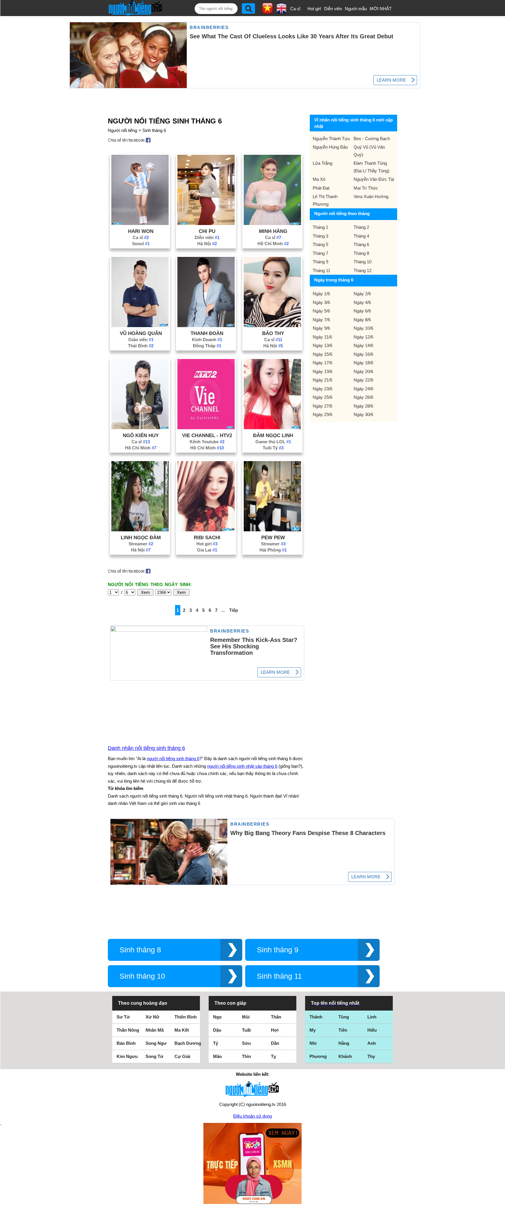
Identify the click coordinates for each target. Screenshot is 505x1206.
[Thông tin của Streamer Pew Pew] (272, 529)
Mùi (246, 1016)
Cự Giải (182, 1056)
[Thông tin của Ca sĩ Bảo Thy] (272, 325)
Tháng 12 (362, 270)
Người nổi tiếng (122, 130)
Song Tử (154, 1056)
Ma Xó (319, 179)
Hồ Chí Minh (273, 243)
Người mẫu (356, 8)
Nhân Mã (155, 1030)
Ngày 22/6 (363, 379)
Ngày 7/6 (321, 319)
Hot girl (314, 8)
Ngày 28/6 (363, 405)
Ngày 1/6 (321, 293)
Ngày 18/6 (363, 362)
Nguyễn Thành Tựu (331, 138)
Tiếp (233, 610)
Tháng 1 (320, 227)
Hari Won (140, 231)
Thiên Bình (185, 1016)
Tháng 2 (361, 227)
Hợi (275, 1030)
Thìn (246, 1056)
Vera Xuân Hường (371, 196)
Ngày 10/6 (363, 328)
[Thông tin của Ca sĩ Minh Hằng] (272, 223)
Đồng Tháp (207, 345)
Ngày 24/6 (363, 388)
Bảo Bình (126, 1043)
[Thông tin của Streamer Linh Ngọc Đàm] (140, 529)
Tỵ (273, 1056)
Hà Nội (207, 243)
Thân (276, 1016)
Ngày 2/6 (362, 293)
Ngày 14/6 (363, 345)
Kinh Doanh (207, 339)
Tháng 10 (362, 261)
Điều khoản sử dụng (252, 1116)
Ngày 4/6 (362, 302)
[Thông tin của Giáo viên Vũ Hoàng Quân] (140, 325)
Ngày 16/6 (363, 354)
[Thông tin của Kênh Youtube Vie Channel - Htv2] (206, 427)
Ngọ (217, 1016)
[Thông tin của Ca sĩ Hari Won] (140, 223)
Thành (315, 1016)
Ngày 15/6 (322, 354)
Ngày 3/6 (321, 302)
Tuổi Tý (273, 447)
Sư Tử (123, 1016)
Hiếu (372, 1030)
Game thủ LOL (273, 441)
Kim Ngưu (127, 1056)
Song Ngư (156, 1043)
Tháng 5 (320, 244)
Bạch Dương (187, 1043)
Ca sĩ (295, 8)
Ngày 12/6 (363, 336)
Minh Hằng (273, 231)
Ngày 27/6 (322, 405)
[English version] (281, 11)
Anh (371, 1043)
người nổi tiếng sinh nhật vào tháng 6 (242, 766)
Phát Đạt (321, 187)
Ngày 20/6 (363, 371)
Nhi (313, 1043)
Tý (215, 1043)
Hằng (343, 1043)
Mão (217, 1056)
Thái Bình (140, 345)
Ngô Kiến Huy (141, 435)
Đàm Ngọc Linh (273, 435)
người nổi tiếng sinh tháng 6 (173, 758)
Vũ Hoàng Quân (141, 333)
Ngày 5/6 (321, 310)
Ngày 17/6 (322, 362)
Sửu (246, 1043)
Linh (371, 1016)
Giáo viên (140, 339)
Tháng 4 (361, 235)
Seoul (141, 243)
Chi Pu (207, 231)
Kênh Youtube (207, 441)
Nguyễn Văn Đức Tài (374, 179)
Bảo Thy (273, 333)
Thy (371, 1056)
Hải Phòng (273, 549)
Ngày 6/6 (362, 310)
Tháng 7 (320, 253)
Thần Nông (128, 1030)
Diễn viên (333, 8)
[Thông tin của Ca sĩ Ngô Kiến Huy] (140, 427)
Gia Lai (207, 549)
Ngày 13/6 (322, 345)
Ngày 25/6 (322, 397)
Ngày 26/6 (363, 397)
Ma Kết (181, 1030)
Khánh (345, 1056)
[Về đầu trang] (499, 1200)
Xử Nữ (152, 1016)
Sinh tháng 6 (154, 130)
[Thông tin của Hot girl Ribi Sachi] (206, 529)
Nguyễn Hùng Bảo (330, 147)
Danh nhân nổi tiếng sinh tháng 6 (146, 748)
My (312, 1030)
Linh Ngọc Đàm (141, 537)
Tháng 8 (361, 253)
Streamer (141, 543)
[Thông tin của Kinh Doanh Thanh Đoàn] (206, 325)
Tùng (343, 1016)
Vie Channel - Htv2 (207, 435)
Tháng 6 (361, 244)
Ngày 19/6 (322, 371)
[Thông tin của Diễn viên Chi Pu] (206, 223)
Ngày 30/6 (363, 414)
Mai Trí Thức (366, 187)
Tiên (342, 1030)
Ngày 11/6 (322, 336)
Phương (318, 1056)
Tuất (246, 1030)
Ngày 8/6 (362, 319)
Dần (275, 1043)
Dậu (217, 1030)
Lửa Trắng (322, 163)
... (223, 610)
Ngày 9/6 (321, 328)
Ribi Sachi (207, 537)
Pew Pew (273, 537)
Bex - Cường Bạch (372, 138)
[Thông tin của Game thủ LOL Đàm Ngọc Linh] (272, 427)
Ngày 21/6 (322, 379)
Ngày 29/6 (322, 414)
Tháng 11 (321, 270)
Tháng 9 (320, 261)
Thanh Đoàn (207, 333)
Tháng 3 (320, 235)
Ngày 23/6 (322, 388)
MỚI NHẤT (381, 8)
